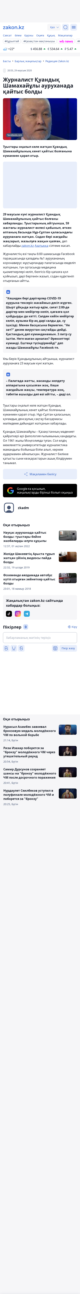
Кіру (74, 627)
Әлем (18, 35)
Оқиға (40, 35)
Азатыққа (41, 246)
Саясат (7, 35)
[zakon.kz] (13, 27)
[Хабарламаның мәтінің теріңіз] (40, 637)
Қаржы (28, 35)
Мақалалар (65, 35)
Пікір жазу (68, 648)
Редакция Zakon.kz (57, 61)
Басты (7, 61)
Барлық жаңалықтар (28, 61)
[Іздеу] (65, 27)
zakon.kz (27, 246)
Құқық (51, 35)
